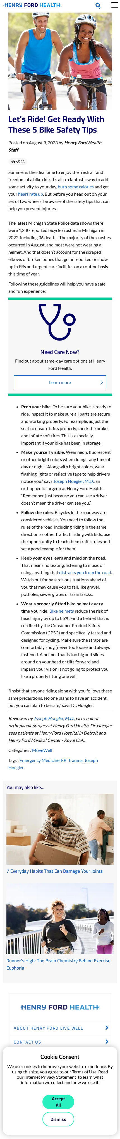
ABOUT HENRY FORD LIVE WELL (48, 1028)
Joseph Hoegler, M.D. (73, 481)
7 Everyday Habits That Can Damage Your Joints (54, 871)
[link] (32, 6)
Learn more (60, 382)
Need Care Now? (60, 352)
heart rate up (30, 193)
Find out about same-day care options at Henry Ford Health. (60, 364)
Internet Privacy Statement (51, 1077)
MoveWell (42, 750)
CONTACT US (27, 1042)
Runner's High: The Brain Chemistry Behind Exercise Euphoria (58, 964)
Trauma (75, 760)
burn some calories (76, 186)
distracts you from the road (85, 572)
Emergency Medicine (39, 760)
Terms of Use (84, 1071)
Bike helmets (61, 610)
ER (63, 760)
